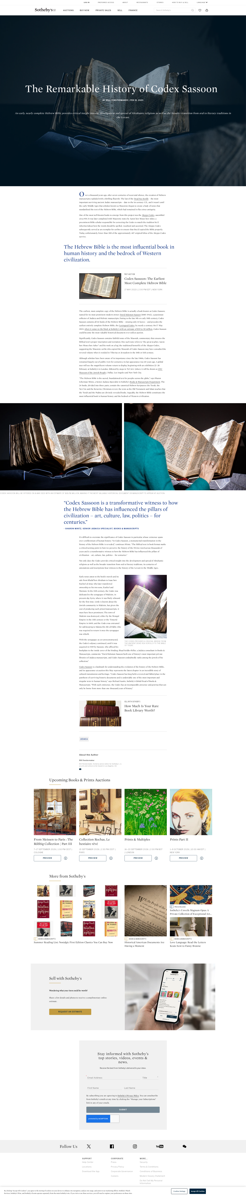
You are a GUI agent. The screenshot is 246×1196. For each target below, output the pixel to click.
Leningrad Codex (126, 325)
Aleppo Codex (148, 215)
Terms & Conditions (149, 1167)
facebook (112, 1146)
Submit (123, 1110)
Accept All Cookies (197, 1191)
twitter (89, 1146)
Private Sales (103, 10)
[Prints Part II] (191, 813)
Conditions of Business (151, 1171)
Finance (133, 10)
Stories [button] (160, 2)
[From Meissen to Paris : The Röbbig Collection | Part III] (55, 813)
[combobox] (175, 10)
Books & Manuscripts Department (145, 381)
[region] (123, 1191)
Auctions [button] (68, 10)
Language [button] (201, 2)
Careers (115, 1176)
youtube (159, 1146)
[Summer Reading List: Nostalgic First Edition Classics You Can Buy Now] (77, 911)
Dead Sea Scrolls (141, 198)
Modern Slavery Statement (152, 1176)
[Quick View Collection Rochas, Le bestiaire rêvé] (110, 858)
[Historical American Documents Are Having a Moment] (146, 911)
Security (144, 1162)
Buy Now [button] (84, 10)
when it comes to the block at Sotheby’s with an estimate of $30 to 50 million (118, 329)
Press (113, 1162)
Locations (87, 1167)
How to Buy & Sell (180, 2)
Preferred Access (106, 2)
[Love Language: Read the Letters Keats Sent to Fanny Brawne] (191, 927)
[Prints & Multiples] (146, 813)
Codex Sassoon (85, 666)
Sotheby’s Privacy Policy (128, 1095)
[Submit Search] (193, 10)
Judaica (84, 739)
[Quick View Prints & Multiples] (156, 858)
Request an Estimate (70, 1012)
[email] (80, 769)
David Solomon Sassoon (130, 314)
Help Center (87, 1162)
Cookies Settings (179, 1191)
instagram (135, 1146)
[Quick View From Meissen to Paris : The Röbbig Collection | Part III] (65, 858)
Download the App (91, 1171)
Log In (87, 2)
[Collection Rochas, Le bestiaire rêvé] (100, 813)
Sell (119, 10)
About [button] (125, 2)
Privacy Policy (117, 1167)
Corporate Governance (122, 1171)
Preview (47, 858)
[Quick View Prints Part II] (201, 858)
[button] (124, 781)
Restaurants (142, 2)
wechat (184, 1146)
